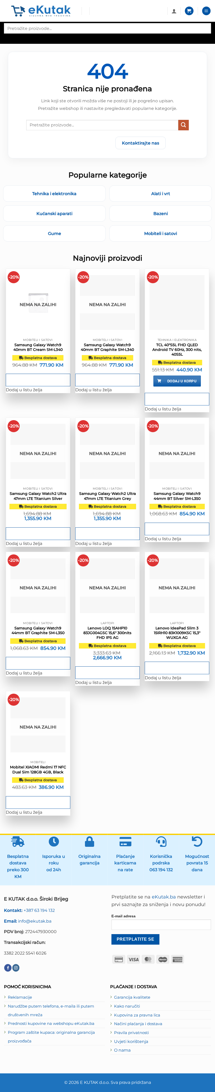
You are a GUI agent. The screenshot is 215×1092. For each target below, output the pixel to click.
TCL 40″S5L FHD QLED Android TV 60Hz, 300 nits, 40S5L (177, 349)
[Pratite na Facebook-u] (8, 968)
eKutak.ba (164, 897)
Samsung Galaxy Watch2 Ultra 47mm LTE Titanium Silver (38, 496)
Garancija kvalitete (132, 997)
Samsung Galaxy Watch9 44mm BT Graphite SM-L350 (38, 630)
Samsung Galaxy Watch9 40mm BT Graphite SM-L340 (107, 347)
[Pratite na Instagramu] (16, 968)
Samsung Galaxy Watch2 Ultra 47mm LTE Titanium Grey (107, 496)
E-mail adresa (123, 916)
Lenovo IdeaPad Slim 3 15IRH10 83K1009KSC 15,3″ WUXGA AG (177, 633)
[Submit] (183, 125)
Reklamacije (20, 997)
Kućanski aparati (54, 213)
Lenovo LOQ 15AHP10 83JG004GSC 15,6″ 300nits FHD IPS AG (107, 633)
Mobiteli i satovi (160, 233)
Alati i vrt (160, 193)
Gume (54, 233)
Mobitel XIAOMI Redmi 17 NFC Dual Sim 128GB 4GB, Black (38, 769)
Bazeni (160, 213)
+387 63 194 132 (29, 910)
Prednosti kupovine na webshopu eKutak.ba (51, 1023)
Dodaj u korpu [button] (181, 380)
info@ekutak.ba (27, 921)
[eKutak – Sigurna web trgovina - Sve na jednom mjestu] (40, 11)
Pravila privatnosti (131, 1032)
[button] (189, 11)
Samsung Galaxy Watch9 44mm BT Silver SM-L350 (177, 496)
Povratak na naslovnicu (80, 143)
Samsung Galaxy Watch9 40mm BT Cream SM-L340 (38, 347)
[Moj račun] (174, 11)
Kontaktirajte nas (140, 143)
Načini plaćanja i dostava (138, 1023)
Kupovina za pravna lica (137, 1015)
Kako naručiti (127, 1006)
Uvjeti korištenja (131, 1041)
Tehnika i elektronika (54, 193)
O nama (122, 1050)
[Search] (8, 38)
